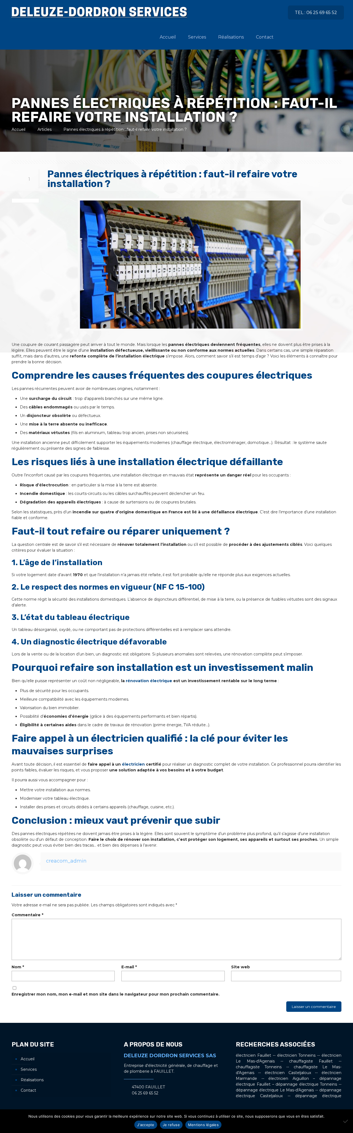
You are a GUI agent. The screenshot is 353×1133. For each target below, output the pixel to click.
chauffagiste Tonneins (259, 1066)
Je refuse (171, 1125)
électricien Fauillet (253, 1055)
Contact (28, 1090)
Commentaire (27, 914)
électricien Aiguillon (288, 1078)
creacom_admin (66, 861)
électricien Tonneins (296, 1055)
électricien (133, 764)
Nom (18, 966)
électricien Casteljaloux (288, 1072)
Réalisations (32, 1079)
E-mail (129, 966)
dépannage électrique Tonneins (306, 1084)
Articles (45, 129)
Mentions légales (203, 1125)
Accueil (18, 129)
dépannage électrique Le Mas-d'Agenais (275, 1090)
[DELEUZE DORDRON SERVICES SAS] (99, 12)
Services (29, 1069)
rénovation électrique (149, 680)
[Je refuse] (346, 1121)
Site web (240, 966)
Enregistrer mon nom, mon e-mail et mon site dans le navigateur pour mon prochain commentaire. (116, 994)
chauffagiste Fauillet (311, 1061)
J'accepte (145, 1125)
